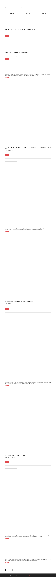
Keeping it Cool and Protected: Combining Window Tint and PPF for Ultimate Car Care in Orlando (27, 532)
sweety (9, 457)
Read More (7, 18)
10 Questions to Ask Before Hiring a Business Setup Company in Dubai (20, 29)
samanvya (9, 557)
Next (13, 570)
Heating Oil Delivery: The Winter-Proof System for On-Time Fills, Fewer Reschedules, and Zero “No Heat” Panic (28, 148)
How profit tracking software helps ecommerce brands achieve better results (22, 225)
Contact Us (28, 0)
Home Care (17, 0)
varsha (9, 150)
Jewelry (13, 557)
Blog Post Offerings (10, 0)
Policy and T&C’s (24, 0)
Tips (12, 150)
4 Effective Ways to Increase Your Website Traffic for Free (17, 455)
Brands (20, 0)
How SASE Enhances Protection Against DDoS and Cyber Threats (19, 301)
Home (5, 0)
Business (13, 457)
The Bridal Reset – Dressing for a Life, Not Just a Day (16, 52)
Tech (12, 303)
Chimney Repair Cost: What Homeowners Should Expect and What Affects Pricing (23, 71)
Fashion (14, 0)
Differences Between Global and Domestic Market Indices (18, 379)
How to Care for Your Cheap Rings (12, 556)
